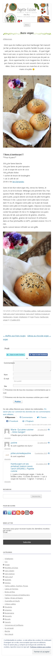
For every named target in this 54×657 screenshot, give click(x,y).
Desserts (8, 616)
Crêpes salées (10, 604)
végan (5, 320)
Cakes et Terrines (11, 589)
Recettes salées (30, 311)
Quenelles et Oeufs (12, 601)
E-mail (6, 379)
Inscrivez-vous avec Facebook (38, 354)
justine (14, 442)
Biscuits (8, 619)
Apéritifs (8, 580)
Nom (6, 375)
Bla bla (7, 631)
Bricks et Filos (10, 592)
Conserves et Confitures (14, 625)
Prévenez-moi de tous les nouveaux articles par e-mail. (27, 397)
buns (37, 317)
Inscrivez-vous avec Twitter (15, 354)
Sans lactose (20, 314)
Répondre (7, 438)
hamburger (44, 317)
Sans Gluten (9, 571)
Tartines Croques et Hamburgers (17, 595)
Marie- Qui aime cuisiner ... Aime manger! (22, 430)
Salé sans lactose (44, 311)
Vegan (15, 317)
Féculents (8, 607)
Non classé (9, 634)
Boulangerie (9, 613)
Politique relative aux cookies (40, 647)
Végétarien (23, 317)
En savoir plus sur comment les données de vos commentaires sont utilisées (26, 411)
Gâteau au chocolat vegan (39, 336)
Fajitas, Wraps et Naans (14, 598)
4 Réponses (7, 39)
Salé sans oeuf (9, 314)
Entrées (8, 583)
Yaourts (8, 622)
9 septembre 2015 (41, 453)
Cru (6, 561)
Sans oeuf (30, 314)
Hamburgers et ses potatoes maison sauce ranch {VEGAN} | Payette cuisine (22, 467)
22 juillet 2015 (42, 443)
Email (5, 532)
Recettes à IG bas (11, 568)
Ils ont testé (9, 628)
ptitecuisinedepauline (21, 453)
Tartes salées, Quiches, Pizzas (16, 586)
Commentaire (8, 363)
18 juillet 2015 (42, 430)
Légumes (8, 610)
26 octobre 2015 (41, 464)
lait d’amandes (18, 181)
